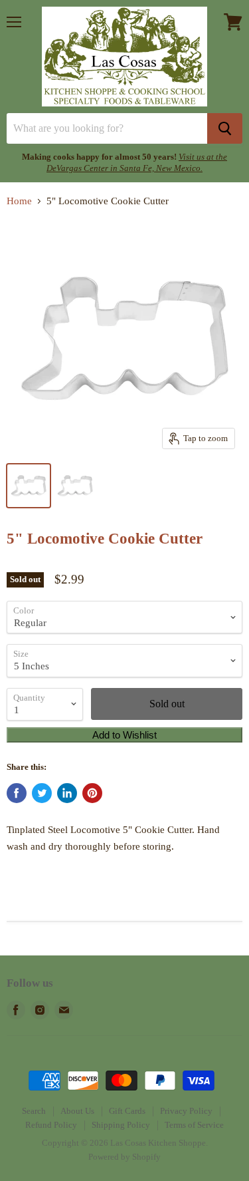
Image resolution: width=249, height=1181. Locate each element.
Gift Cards (127, 1111)
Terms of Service (194, 1125)
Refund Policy (51, 1125)
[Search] (224, 128)
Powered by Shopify (124, 1157)
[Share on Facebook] (17, 793)
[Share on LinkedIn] (67, 793)
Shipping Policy (121, 1125)
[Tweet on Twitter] (42, 793)
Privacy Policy (186, 1111)
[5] (28, 485)
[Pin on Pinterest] (92, 793)
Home (19, 201)
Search (34, 1111)
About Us (77, 1111)
